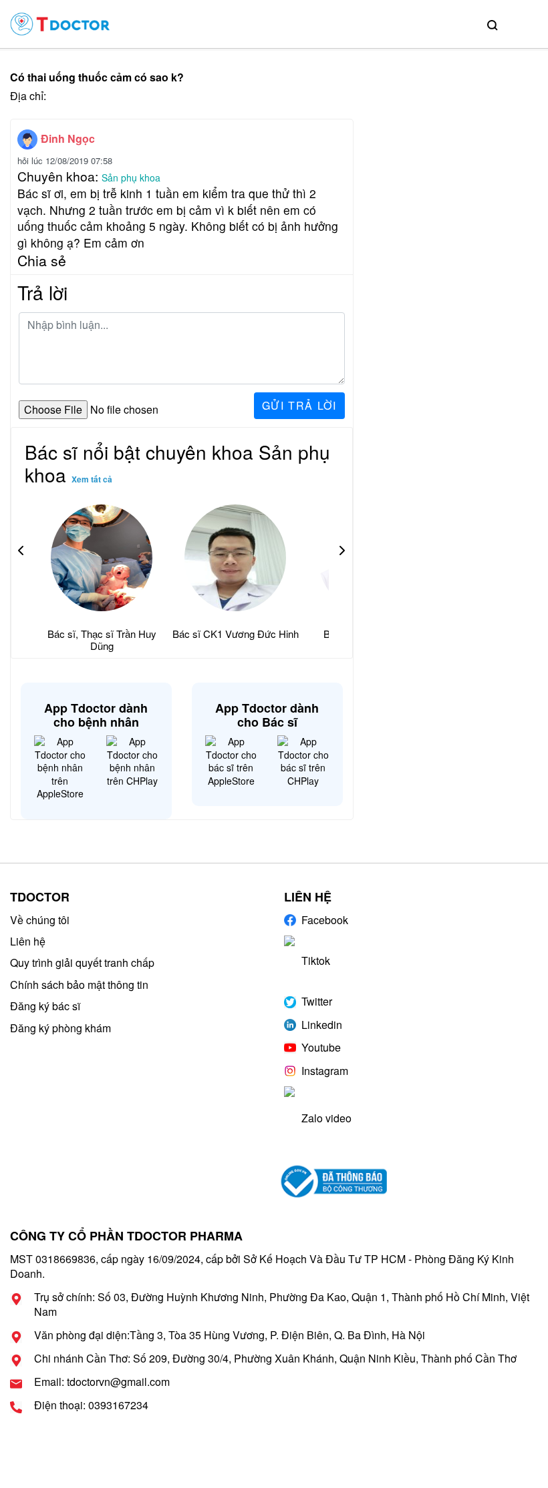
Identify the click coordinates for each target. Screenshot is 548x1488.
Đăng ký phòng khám (60, 1028)
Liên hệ (27, 941)
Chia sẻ (41, 260)
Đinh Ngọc (68, 138)
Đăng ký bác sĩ (45, 1006)
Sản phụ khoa (131, 177)
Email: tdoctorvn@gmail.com (102, 1382)
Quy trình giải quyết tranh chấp (82, 962)
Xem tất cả (92, 479)
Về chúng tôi (40, 919)
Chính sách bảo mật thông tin (79, 984)
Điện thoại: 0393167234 (91, 1405)
